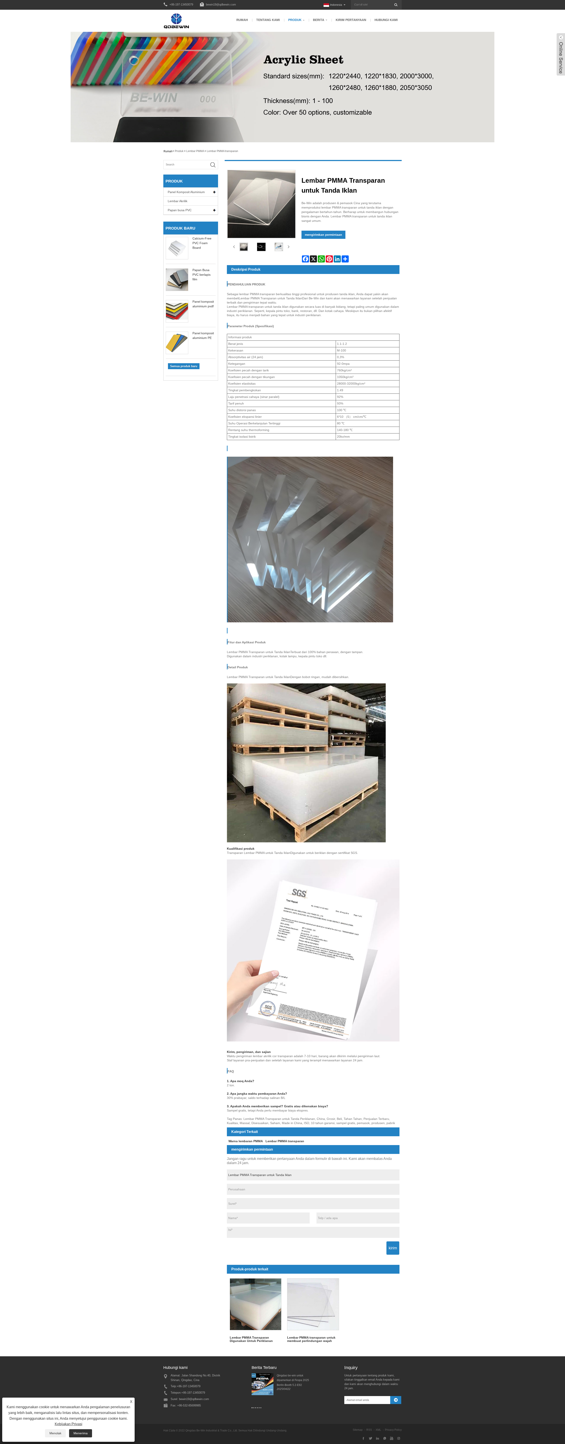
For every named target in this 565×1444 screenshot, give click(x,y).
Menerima (80, 1433)
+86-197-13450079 (188, 1386)
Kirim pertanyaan (351, 20)
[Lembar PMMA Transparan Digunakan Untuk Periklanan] (255, 1304)
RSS (369, 1429)
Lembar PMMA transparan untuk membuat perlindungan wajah (311, 1339)
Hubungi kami (386, 20)
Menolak (55, 1433)
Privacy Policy (393, 1429)
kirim (393, 1248)
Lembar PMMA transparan (222, 151)
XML (378, 1429)
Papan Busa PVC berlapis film (201, 274)
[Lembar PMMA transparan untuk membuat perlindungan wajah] (313, 1304)
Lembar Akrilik (177, 201)
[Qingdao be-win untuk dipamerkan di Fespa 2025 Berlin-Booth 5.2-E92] (262, 1383)
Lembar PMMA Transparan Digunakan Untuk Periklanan (251, 1339)
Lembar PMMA (195, 151)
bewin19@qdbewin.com (221, 4)
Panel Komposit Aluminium (186, 192)
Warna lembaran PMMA (245, 1141)
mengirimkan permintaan (323, 234)
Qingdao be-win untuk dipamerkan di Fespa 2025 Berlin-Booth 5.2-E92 (293, 1380)
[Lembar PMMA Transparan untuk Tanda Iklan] (244, 247)
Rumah (242, 20)
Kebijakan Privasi (68, 1424)
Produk (294, 20)
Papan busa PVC (180, 210)
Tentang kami (268, 20)
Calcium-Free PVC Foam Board (201, 243)
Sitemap (358, 1429)
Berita (318, 20)
